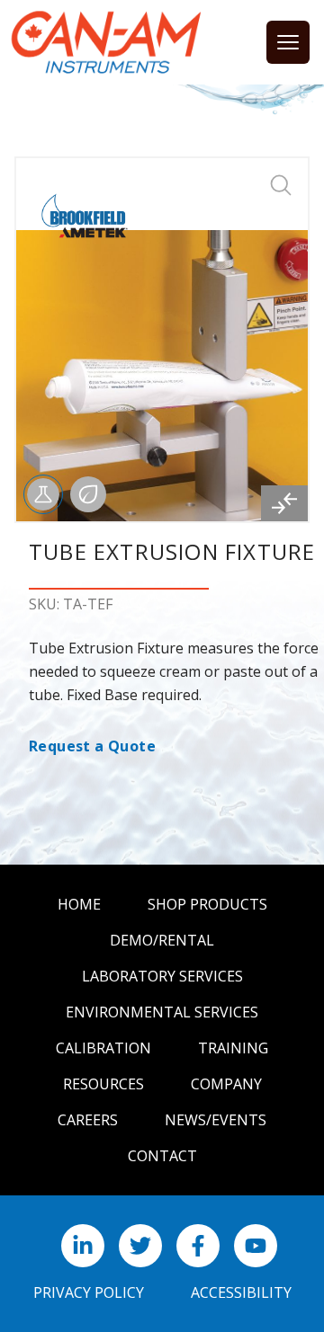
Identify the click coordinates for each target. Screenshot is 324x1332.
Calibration (103, 1048)
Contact (162, 1156)
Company (226, 1084)
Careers (88, 1120)
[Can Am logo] (106, 42)
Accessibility (241, 1292)
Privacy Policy (88, 1292)
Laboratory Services (162, 976)
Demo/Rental (162, 940)
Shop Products (207, 904)
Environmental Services (162, 1012)
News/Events (215, 1120)
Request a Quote (92, 746)
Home (79, 904)
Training (233, 1048)
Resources (103, 1084)
